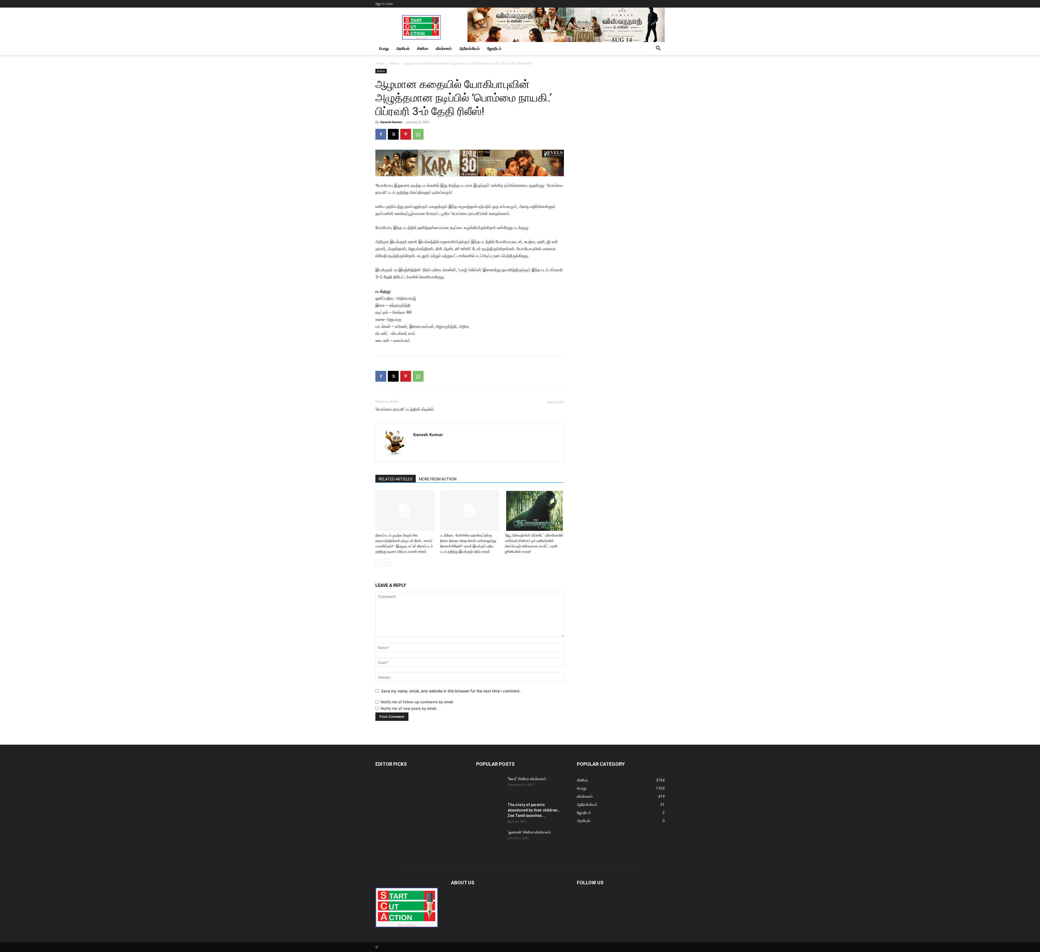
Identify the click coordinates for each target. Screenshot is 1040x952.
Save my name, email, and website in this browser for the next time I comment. (451, 691)
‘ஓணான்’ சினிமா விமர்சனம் (529, 832)
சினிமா (422, 48)
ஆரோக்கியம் (469, 48)
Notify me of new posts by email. (409, 708)
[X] (393, 134)
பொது (384, 48)
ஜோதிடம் (494, 48)
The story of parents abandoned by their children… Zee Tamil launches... (534, 810)
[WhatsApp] (418, 134)
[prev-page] (378, 562)
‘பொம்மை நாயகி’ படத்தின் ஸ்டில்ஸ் (404, 409)
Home (380, 63)
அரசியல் (403, 48)
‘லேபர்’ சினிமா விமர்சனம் (527, 779)
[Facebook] (380, 134)
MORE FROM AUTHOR (438, 479)
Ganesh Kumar (391, 122)
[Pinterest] (405, 134)
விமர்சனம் (444, 48)
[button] (658, 48)
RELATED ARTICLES (395, 479)
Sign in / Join (384, 4)
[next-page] (387, 562)
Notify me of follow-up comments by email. (417, 702)
